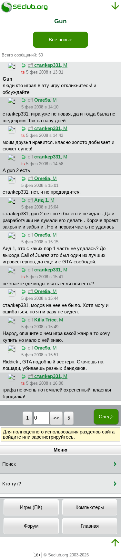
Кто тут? (11, 483)
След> (106, 416)
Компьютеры (90, 507)
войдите (12, 437)
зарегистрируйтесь (53, 437)
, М (47, 65)
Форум (31, 526)
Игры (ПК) (31, 507)
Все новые (60, 39)
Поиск (9, 464)
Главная (90, 526)
